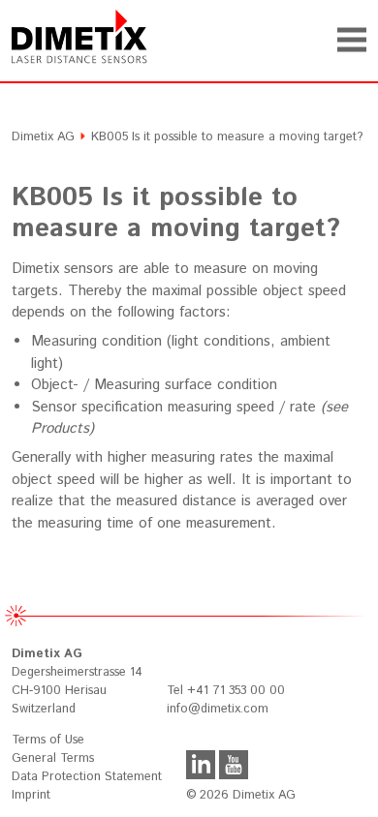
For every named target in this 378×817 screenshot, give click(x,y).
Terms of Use (48, 740)
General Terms (53, 758)
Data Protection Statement (87, 777)
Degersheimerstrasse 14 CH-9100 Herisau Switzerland (77, 681)
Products (60, 428)
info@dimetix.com (217, 709)
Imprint (31, 795)
